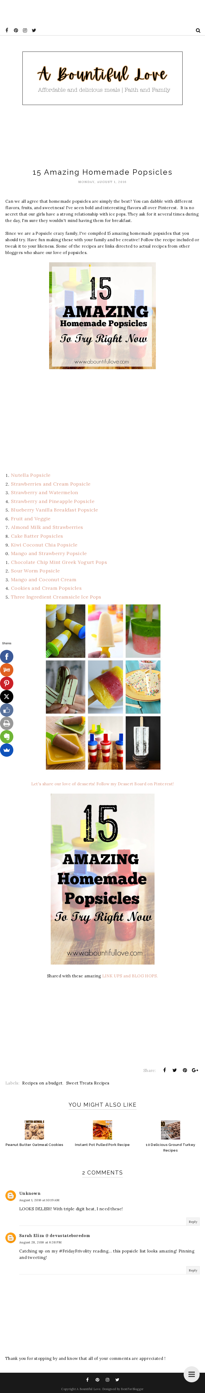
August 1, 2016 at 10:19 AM (39, 1200)
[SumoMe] (6, 750)
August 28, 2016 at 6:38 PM (40, 1242)
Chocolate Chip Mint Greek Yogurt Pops (59, 562)
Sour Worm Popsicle (35, 571)
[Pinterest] (6, 683)
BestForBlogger (132, 1389)
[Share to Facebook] (164, 1070)
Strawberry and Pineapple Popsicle (52, 501)
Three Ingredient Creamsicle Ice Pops (57, 597)
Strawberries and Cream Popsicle (50, 484)
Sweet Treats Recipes (87, 1083)
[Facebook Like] (6, 710)
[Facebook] (6, 656)
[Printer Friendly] (6, 723)
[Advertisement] (97, 12)
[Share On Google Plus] (195, 1070)
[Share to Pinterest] (185, 1070)
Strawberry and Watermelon (44, 492)
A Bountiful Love (88, 1389)
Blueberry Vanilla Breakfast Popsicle (54, 510)
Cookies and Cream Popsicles (46, 588)
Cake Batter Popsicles (37, 536)
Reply (193, 1222)
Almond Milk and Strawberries (47, 527)
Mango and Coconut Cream (43, 579)
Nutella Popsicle (31, 475)
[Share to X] (174, 1070)
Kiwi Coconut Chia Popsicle (45, 545)
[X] (6, 696)
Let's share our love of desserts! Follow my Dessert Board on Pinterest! (102, 783)
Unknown (30, 1193)
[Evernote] (6, 736)
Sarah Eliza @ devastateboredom (54, 1235)
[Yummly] (6, 670)
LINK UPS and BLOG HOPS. (130, 975)
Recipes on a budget (42, 1083)
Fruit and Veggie (31, 519)
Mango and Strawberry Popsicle (49, 553)
